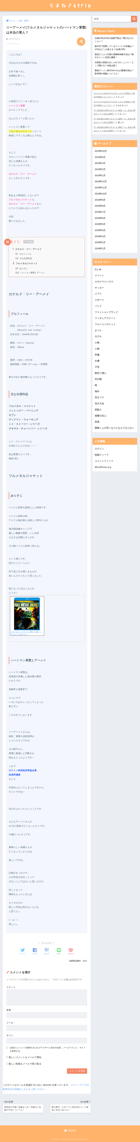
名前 (9, 1010)
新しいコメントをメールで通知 (25, 1057)
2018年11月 (101, 187)
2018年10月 (101, 193)
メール (10, 1023)
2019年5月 (100, 157)
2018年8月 (100, 206)
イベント (99, 275)
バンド (98, 306)
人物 (97, 342)
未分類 (98, 379)
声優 (97, 355)
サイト (9, 1035)
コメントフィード (104, 461)
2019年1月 (100, 175)
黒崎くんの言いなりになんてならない (114, 428)
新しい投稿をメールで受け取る (25, 1064)
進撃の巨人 (100, 415)
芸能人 (98, 409)
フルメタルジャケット (25, 263)
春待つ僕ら (100, 373)
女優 (97, 361)
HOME (71, 1130)
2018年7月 (100, 212)
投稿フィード (102, 455)
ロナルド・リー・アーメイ (27, 249)
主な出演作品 (23, 258)
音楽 (97, 421)
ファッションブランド (106, 312)
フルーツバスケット (105, 324)
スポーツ (99, 300)
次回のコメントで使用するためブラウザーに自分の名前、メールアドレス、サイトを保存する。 (48, 1049)
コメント (11, 987)
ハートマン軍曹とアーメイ (30, 272)
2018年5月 (100, 224)
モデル (98, 336)
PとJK (98, 269)
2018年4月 (100, 230)
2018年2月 (100, 242)
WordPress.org (103, 467)
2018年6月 (100, 218)
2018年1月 (100, 248)
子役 (97, 367)
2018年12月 (101, 181)
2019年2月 (100, 169)
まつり (98, 330)
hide (29, 241)
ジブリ (98, 293)
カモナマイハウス (104, 281)
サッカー (99, 287)
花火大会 (99, 403)
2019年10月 (101, 151)
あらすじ (21, 268)
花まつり (99, 397)
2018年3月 (100, 236)
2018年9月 (100, 200)
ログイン (99, 448)
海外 (85, 961)
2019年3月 (100, 163)
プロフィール (23, 254)
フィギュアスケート (105, 318)
